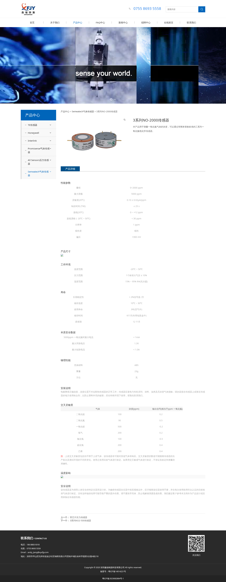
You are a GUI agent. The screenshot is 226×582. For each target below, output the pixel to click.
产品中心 (77, 22)
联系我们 (191, 22)
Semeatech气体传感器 (38, 173)
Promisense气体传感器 (39, 150)
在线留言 (168, 22)
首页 (32, 22)
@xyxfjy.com (43, 552)
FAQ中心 (100, 22)
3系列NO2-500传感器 (80, 520)
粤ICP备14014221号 (117, 571)
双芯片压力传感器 (78, 517)
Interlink (32, 140)
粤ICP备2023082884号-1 (113, 578)
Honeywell (33, 132)
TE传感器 (32, 124)
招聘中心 (146, 22)
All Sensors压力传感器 (38, 161)
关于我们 (54, 22)
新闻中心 (123, 22)
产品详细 (70, 168)
